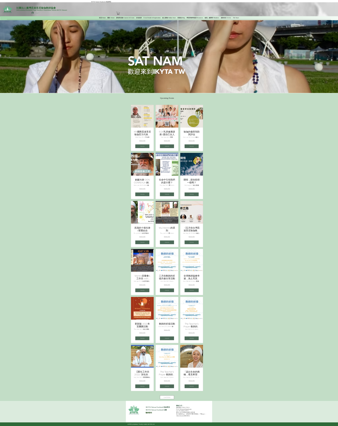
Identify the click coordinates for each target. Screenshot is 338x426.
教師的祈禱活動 (167, 323)
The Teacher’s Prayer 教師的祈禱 (192, 325)
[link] (118, 13)
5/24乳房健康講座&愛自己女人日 (167, 133)
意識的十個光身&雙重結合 (142, 229)
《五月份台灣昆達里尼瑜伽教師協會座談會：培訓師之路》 (192, 229)
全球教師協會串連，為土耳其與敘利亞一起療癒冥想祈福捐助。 (192, 277)
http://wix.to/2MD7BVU (183, 415)
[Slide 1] (167, 88)
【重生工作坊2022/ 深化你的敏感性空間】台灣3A (142, 373)
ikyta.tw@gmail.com (185, 409)
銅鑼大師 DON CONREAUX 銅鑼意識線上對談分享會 (142, 181)
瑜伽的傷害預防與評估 (192, 133)
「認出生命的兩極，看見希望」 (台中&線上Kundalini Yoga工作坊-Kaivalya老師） (191, 373)
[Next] (328, 56)
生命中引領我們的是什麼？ (167, 181)
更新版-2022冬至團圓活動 (142, 325)
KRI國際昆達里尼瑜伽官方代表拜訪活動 (142, 133)
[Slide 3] (170, 88)
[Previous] (10, 56)
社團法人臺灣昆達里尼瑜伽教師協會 (36, 8)
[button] (212, 18)
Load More (167, 397)
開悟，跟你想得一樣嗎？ (192, 181)
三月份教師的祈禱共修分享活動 (167, 277)
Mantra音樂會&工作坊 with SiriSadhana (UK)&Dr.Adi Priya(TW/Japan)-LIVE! (142, 277)
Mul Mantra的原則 (167, 229)
